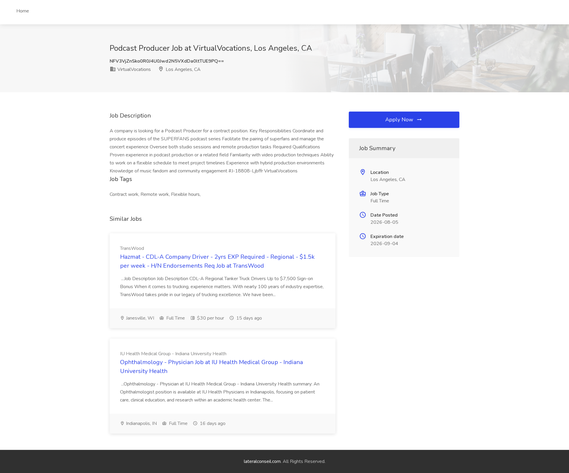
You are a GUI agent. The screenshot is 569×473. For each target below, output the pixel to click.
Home (22, 11)
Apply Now (400, 119)
